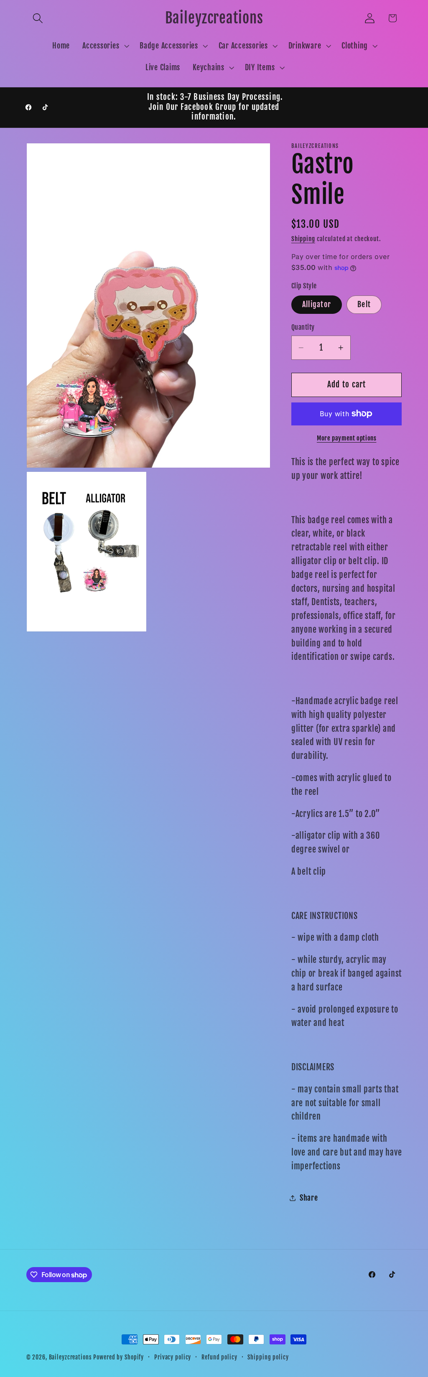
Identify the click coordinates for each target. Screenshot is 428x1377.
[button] (37, 18)
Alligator (316, 304)
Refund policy (219, 1357)
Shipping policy (267, 1357)
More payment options (347, 438)
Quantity (303, 327)
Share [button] (309, 1197)
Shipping (303, 239)
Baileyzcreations (70, 1357)
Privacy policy (172, 1357)
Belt (364, 304)
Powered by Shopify (118, 1357)
